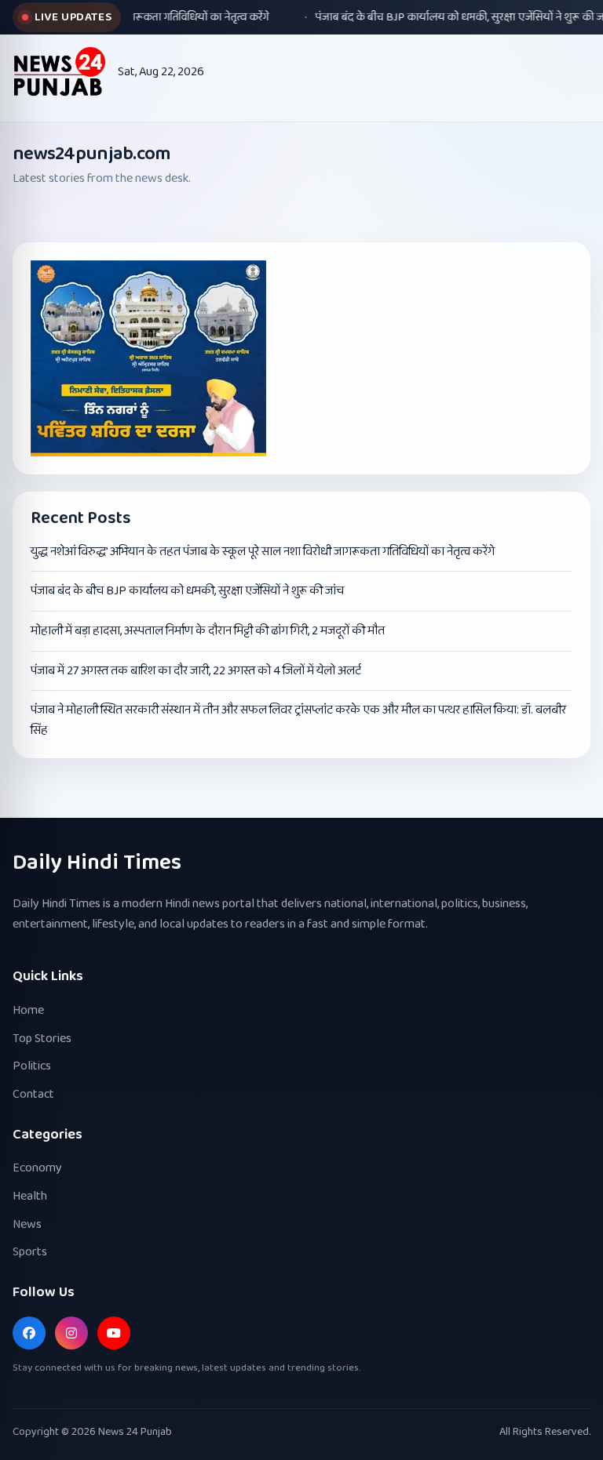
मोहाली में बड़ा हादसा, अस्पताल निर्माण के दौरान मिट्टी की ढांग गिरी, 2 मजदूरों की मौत (208, 631)
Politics (32, 1066)
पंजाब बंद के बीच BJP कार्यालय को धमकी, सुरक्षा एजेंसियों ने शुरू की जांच (187, 591)
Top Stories (42, 1038)
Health (30, 1196)
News (27, 1224)
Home (28, 1010)
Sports (30, 1252)
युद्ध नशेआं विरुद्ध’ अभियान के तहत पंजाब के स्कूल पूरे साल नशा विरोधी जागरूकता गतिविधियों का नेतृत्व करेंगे (263, 551)
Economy (37, 1168)
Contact (33, 1094)
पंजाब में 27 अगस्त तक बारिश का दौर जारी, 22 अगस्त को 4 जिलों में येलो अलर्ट (196, 671)
